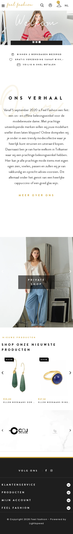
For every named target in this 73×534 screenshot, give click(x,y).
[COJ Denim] (18, 430)
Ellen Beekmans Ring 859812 (54, 402)
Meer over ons (36, 195)
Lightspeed (36, 523)
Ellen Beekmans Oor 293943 (19, 402)
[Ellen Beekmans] (55, 430)
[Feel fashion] (20, 5)
